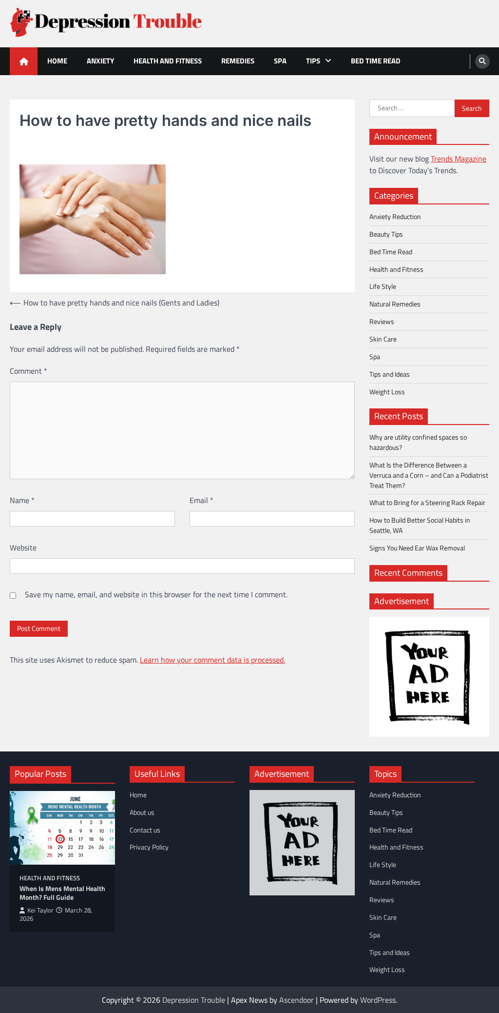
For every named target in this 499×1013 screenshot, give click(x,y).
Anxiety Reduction (395, 216)
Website (23, 547)
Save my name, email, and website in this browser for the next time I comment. (156, 594)
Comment (28, 371)
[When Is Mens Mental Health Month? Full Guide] (62, 828)
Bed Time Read (376, 60)
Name (22, 500)
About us (142, 812)
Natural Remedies (395, 304)
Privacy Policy (149, 847)
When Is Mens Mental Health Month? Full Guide (62, 893)
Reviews (381, 321)
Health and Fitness (168, 60)
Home (57, 60)
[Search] (482, 61)
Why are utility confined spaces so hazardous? (418, 442)
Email (201, 500)
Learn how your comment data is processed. (212, 660)
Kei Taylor (40, 910)
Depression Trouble (193, 1000)
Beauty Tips (386, 234)
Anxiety (100, 60)
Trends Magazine (458, 158)
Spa (280, 60)
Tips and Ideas (389, 374)
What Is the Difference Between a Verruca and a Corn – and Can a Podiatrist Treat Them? (428, 475)
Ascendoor (296, 1000)
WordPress (378, 1000)
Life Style (382, 286)
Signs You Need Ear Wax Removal (417, 548)
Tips (313, 60)
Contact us (145, 830)
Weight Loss (387, 391)
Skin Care (383, 339)
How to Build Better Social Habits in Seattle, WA (419, 525)
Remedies (237, 60)
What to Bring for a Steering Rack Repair (427, 502)
